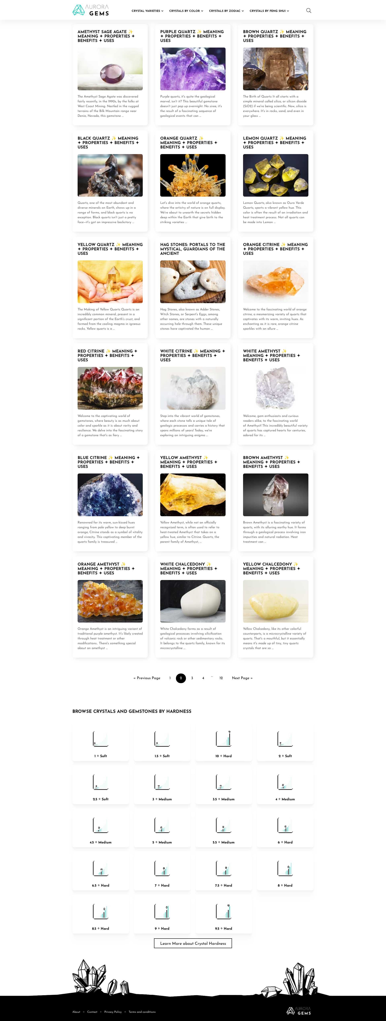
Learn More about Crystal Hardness (193, 944)
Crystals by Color (184, 11)
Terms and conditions (142, 1012)
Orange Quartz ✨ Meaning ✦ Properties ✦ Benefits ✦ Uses (189, 143)
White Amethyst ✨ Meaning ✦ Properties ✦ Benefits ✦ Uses (271, 355)
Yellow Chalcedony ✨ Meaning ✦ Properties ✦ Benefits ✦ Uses (271, 569)
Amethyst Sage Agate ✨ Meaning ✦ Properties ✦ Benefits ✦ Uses (106, 36)
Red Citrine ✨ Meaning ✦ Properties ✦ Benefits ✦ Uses (108, 355)
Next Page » (242, 678)
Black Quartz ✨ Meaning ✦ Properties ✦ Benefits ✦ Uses (108, 143)
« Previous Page (146, 678)
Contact (92, 1012)
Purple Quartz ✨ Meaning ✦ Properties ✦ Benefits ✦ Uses (192, 36)
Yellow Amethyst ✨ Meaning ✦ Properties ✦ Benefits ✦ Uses (189, 462)
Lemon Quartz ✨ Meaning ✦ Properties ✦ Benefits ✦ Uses (274, 143)
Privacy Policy (113, 1012)
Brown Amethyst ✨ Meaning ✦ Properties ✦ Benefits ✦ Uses (271, 462)
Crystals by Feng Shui (268, 11)
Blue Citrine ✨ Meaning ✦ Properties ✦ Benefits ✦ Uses (109, 462)
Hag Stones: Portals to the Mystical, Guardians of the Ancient (192, 249)
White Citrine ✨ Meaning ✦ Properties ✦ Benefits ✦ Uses (192, 355)
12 (221, 678)
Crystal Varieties (146, 11)
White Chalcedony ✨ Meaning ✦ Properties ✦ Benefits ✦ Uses (189, 569)
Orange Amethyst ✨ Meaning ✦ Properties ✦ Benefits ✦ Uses (106, 569)
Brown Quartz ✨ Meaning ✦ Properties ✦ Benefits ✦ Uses (274, 36)
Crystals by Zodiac (224, 11)
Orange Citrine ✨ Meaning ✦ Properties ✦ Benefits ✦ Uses (275, 249)
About (76, 1012)
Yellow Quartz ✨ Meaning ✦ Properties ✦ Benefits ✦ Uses (110, 249)
